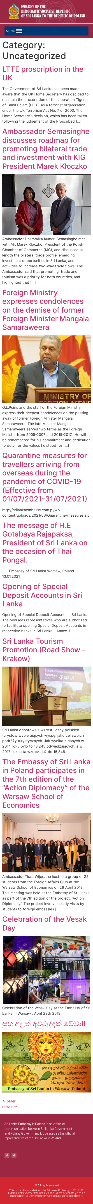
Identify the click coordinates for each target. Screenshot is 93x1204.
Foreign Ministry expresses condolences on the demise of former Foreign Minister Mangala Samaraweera (45, 310)
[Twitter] (14, 1155)
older (9, 1101)
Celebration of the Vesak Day (44, 923)
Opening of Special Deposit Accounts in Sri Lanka (42, 595)
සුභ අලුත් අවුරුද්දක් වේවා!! (44, 1023)
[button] (10, 31)
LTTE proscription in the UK (43, 73)
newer (9, 1106)
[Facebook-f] (7, 1155)
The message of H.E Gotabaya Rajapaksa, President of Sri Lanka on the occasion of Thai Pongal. (45, 543)
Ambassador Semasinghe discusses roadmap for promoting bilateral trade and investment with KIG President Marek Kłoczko (46, 149)
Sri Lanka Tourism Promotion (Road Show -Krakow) (43, 650)
